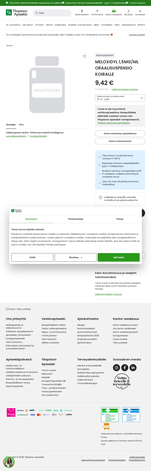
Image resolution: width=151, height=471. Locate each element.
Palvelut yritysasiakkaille (89, 365)
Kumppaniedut (120, 335)
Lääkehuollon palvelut (88, 376)
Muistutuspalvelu (14, 386)
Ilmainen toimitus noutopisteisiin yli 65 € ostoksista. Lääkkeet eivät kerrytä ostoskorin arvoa (121, 173)
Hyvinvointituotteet (87, 332)
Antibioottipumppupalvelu (90, 372)
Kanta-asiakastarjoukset (125, 332)
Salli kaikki (118, 257)
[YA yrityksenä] (122, 381)
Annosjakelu (83, 369)
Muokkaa (73, 257)
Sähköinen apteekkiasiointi (19, 331)
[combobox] (52, 12)
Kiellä (32, 257)
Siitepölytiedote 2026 (88, 335)
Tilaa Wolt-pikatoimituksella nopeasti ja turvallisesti (35, 2)
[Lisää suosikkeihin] (84, 56)
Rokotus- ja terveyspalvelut (20, 379)
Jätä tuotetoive (14, 342)
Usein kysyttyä (49, 339)
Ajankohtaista (84, 342)
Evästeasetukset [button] (117, 460)
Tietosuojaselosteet (52, 391)
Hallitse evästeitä (50, 342)
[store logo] (16, 12)
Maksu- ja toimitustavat (54, 332)
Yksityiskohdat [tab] (75, 219)
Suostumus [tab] (31, 219)
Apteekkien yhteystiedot (18, 335)
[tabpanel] (47, 134)
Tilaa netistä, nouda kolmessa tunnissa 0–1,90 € (117, 157)
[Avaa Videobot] (9, 462)
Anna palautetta (50, 395)
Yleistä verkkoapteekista (54, 328)
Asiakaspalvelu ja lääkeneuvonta (14, 326)
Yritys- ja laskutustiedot (54, 388)
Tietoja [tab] (119, 219)
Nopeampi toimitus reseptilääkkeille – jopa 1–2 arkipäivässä (121, 165)
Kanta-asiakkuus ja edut (125, 325)
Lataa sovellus (120, 339)
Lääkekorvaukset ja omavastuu (22, 372)
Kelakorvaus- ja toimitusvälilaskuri (15, 367)
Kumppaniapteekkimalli (54, 380)
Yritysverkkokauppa (87, 383)
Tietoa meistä (49, 370)
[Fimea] (110, 414)
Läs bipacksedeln (38, 136)
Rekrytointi (47, 373)
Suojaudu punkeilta (87, 339)
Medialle (46, 377)
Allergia (81, 325)
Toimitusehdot (49, 335)
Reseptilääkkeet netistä (54, 325)
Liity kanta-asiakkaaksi (124, 328)
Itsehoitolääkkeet (86, 328)
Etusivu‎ (9, 45)
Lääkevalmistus (85, 379)
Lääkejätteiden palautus (18, 375)
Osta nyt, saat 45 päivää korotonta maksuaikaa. (120, 183)
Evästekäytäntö (137, 460)
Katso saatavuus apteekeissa (120, 133)
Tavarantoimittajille (52, 384)
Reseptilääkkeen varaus (18, 382)
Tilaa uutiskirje (120, 342)
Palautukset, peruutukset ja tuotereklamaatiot (20, 347)
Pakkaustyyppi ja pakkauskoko (110, 96)
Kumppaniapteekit (15, 338)
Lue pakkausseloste (16, 136)
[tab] (11, 125)
